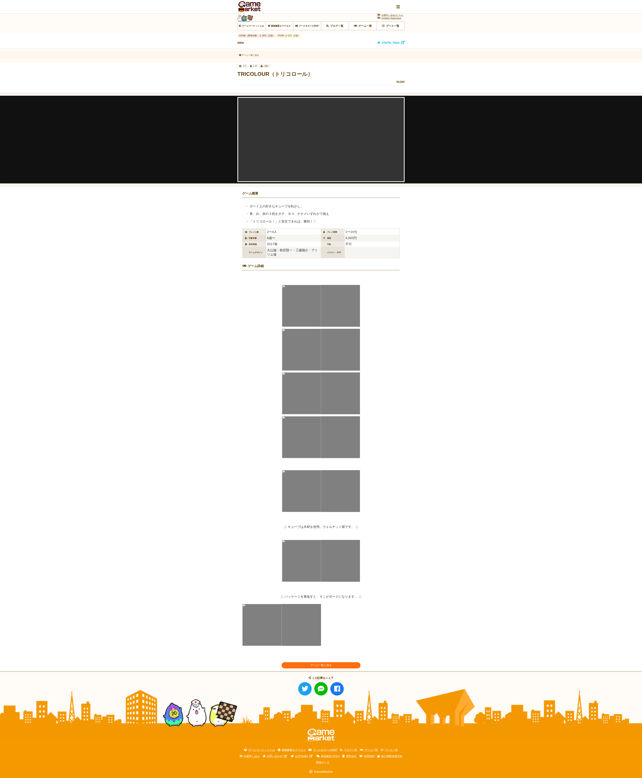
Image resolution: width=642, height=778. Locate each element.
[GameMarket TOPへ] (321, 735)
